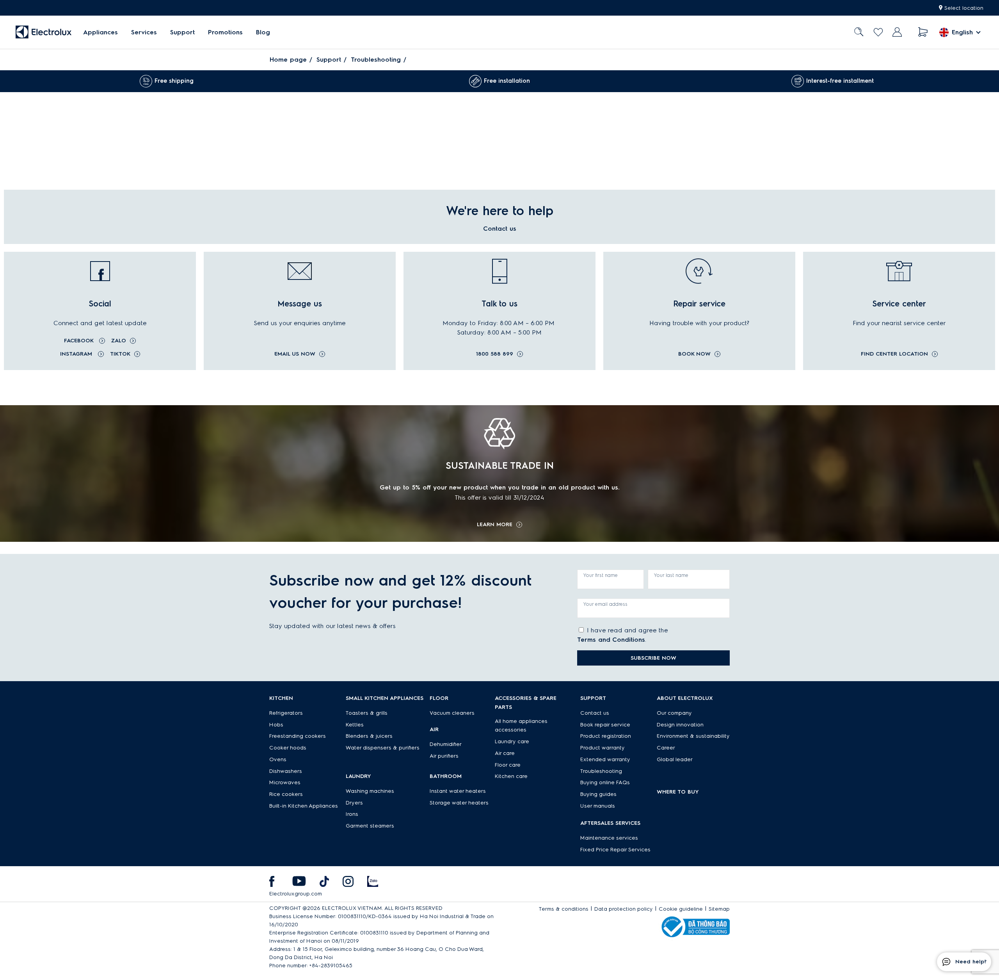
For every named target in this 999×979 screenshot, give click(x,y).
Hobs (276, 724)
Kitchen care (511, 776)
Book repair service (605, 724)
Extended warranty (605, 759)
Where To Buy (678, 792)
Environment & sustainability (693, 736)
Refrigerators (286, 713)
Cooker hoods (287, 747)
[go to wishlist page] (878, 32)
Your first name (600, 575)
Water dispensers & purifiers (383, 747)
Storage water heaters (459, 802)
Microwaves (284, 782)
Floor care (508, 765)
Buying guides (598, 794)
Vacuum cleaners (452, 713)
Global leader (675, 759)
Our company (674, 713)
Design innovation (680, 724)
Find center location (894, 354)
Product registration (605, 736)
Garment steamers (370, 825)
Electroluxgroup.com (295, 893)
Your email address (605, 604)
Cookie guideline (681, 909)
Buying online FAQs (605, 782)
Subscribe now (653, 658)
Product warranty (602, 747)
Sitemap (719, 909)
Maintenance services (609, 838)
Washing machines (370, 791)
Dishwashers (285, 771)
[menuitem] (100, 32)
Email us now (294, 354)
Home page (288, 59)
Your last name (671, 575)
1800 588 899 (494, 354)
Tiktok (120, 354)
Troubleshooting (376, 59)
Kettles (355, 724)
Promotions (225, 32)
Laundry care (512, 741)
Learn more (494, 524)
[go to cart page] (923, 32)
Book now (694, 354)
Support (182, 32)
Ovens (277, 759)
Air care (505, 753)
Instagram (77, 354)
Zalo (118, 340)
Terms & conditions (563, 909)
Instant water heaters (458, 791)
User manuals (597, 806)
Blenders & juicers (369, 736)
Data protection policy (623, 909)
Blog (263, 32)
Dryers (354, 802)
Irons (352, 814)
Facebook (79, 340)
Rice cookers (286, 794)
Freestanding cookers (297, 736)
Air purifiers (444, 756)
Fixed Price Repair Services (615, 849)
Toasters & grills (367, 713)
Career (666, 747)
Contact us (594, 713)
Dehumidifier (446, 744)
